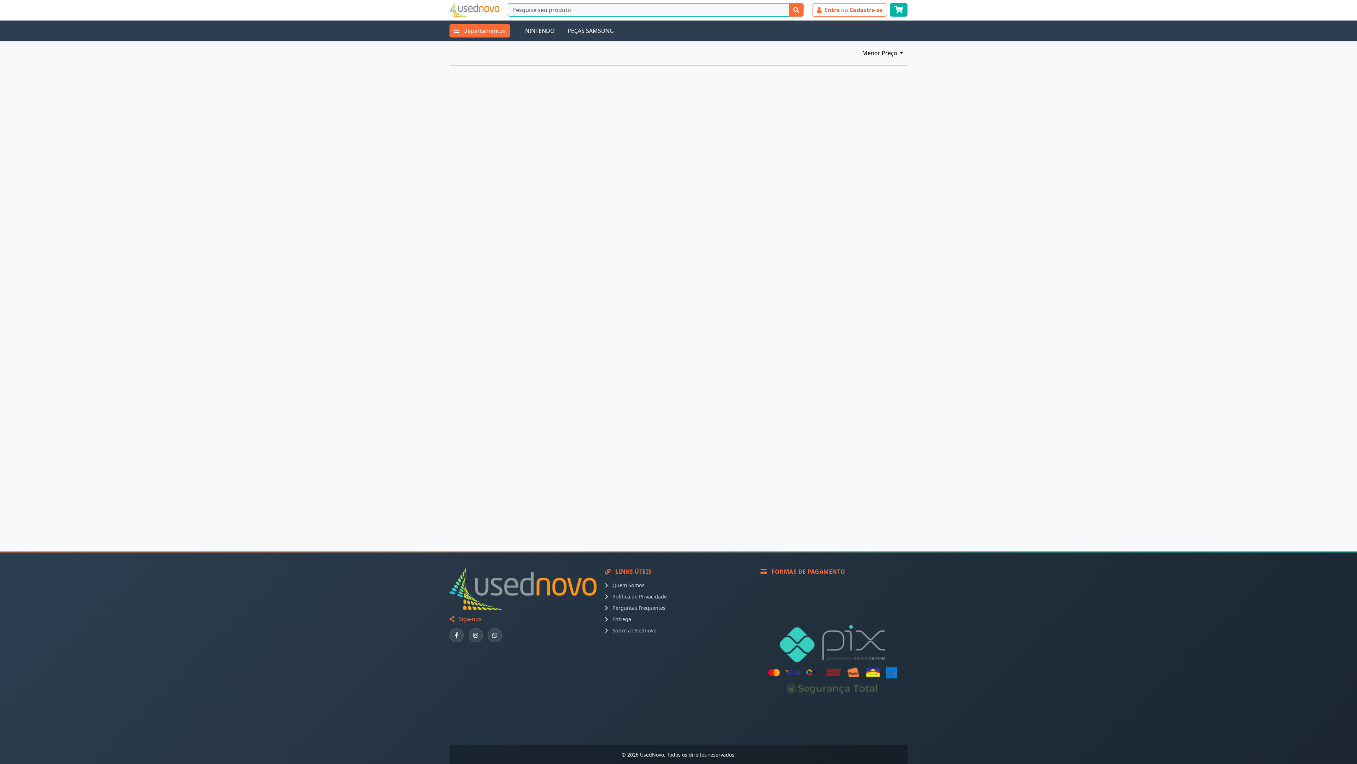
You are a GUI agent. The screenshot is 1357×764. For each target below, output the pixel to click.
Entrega (621, 619)
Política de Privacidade (639, 596)
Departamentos (484, 31)
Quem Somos (628, 585)
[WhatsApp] (495, 635)
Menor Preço (880, 53)
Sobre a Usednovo (634, 630)
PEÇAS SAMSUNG (591, 31)
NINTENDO (540, 31)
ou (853, 10)
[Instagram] (476, 635)
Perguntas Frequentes (638, 607)
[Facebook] (457, 635)
